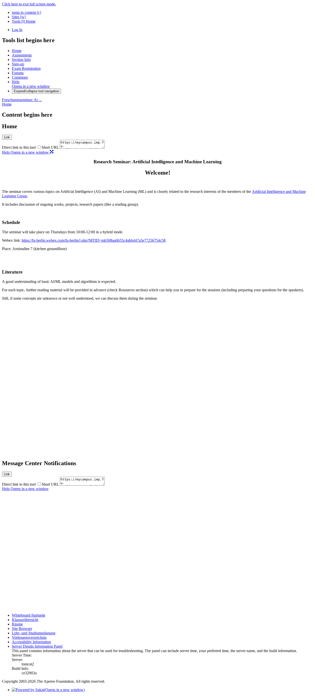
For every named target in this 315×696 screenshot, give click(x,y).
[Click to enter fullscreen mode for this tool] (52, 152)
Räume (17, 624)
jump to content (26, 12)
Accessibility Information (31, 642)
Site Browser (22, 628)
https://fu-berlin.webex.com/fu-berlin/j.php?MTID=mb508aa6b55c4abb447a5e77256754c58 (94, 240)
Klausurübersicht (25, 620)
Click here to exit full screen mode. (29, 4)
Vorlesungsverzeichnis (29, 637)
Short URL (50, 147)
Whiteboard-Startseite (28, 615)
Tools (18, 21)
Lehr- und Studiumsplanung (33, 633)
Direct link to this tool (19, 147)
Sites (19, 17)
